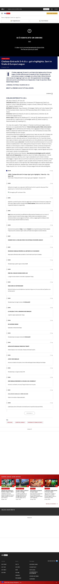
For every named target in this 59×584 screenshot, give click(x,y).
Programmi (18, 578)
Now (16, 569)
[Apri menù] (2, 13)
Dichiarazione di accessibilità (33, 573)
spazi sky (17, 575)
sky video (3, 569)
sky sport (3, 564)
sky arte (3, 572)
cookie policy (32, 567)
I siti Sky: (3, 561)
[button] (27, 582)
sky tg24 (3, 567)
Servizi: (16, 561)
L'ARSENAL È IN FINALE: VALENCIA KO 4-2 (17, 85)
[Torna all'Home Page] (7, 13)
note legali (32, 569)
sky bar (17, 572)
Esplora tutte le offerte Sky (15, 9)
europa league (20, 422)
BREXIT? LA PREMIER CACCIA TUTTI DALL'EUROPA (20, 88)
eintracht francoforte (35, 422)
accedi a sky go (51, 560)
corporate (32, 578)
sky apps (17, 567)
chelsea (9, 422)
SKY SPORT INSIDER (52, 13)
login (56, 9)
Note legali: (31, 561)
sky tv (17, 564)
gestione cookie (33, 564)
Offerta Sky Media (33, 576)
